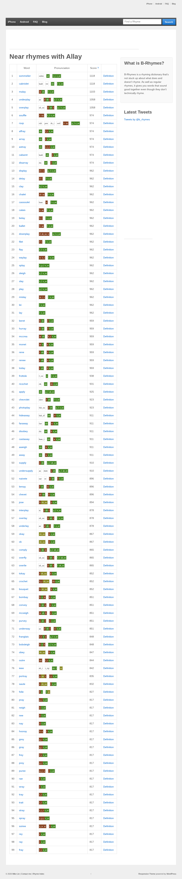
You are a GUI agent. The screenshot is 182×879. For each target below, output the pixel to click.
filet (21, 241)
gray (21, 747)
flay (21, 249)
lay (20, 312)
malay (22, 91)
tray (21, 794)
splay (22, 265)
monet (22, 344)
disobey (23, 431)
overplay (24, 107)
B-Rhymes (32, 9)
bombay (23, 597)
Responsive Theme (146, 874)
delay (22, 178)
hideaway (24, 415)
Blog (174, 4)
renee (22, 360)
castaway (24, 439)
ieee (21, 668)
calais (22, 210)
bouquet (23, 589)
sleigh (22, 273)
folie (21, 691)
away (22, 454)
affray (22, 131)
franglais (24, 636)
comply (23, 549)
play (21, 289)
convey (23, 605)
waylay (23, 257)
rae (21, 778)
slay (21, 281)
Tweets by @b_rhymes (137, 119)
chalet (22, 194)
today (22, 368)
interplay (24, 510)
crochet (23, 581)
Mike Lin (16, 874)
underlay (24, 525)
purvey (23, 620)
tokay (22, 573)
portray (23, 676)
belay (22, 218)
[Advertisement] (74, 41)
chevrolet (24, 399)
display (23, 170)
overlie (22, 565)
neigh (22, 707)
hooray (23, 731)
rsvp (21, 123)
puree (22, 770)
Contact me (26, 874)
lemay (22, 486)
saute (22, 684)
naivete (23, 478)
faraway (23, 423)
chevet (22, 494)
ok (20, 541)
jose (21, 502)
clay (21, 186)
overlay (23, 518)
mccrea (23, 336)
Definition (108, 75)
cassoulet (24, 202)
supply (22, 462)
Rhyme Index (38, 874)
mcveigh (23, 613)
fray (21, 849)
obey (22, 652)
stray (22, 810)
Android (158, 4)
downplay (24, 233)
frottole (23, 375)
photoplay (24, 407)
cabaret (23, 154)
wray (21, 786)
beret (22, 320)
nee (21, 715)
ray (21, 841)
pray (21, 699)
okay (21, 533)
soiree (22, 826)
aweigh (23, 447)
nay (21, 723)
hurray (22, 328)
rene (21, 352)
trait (21, 802)
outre (22, 660)
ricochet (23, 383)
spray (22, 818)
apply (22, 391)
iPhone (149, 4)
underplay (24, 99)
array (22, 139)
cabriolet (24, 83)
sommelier (25, 75)
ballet (22, 225)
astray (22, 146)
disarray (23, 162)
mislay (22, 297)
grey (21, 739)
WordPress (171, 874)
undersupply (26, 470)
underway (24, 628)
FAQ (167, 4)
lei (20, 304)
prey (21, 763)
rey (21, 834)
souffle (22, 115)
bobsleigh (24, 644)
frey (21, 755)
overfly (22, 557)
